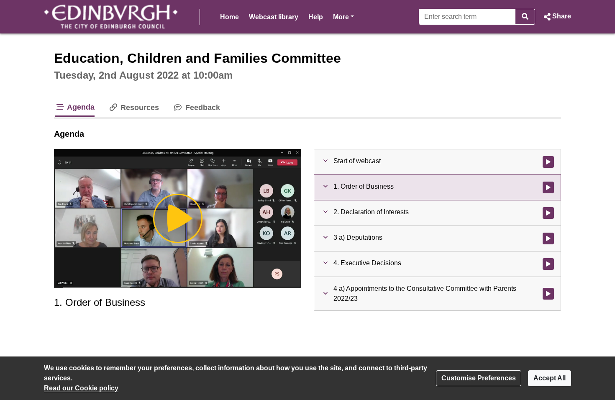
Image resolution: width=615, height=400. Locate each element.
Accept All (549, 378)
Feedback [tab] (201, 107)
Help (315, 17)
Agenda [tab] (80, 107)
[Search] (525, 17)
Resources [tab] (138, 107)
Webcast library (273, 17)
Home (229, 17)
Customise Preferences (478, 378)
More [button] (343, 17)
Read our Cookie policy (81, 388)
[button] (556, 16)
